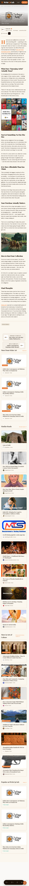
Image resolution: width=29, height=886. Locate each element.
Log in (18, 2)
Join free (25, 2)
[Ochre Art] (3, 29)
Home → (25, 782)
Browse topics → (23, 426)
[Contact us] (25, 883)
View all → (24, 350)
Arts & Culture (7, 6)
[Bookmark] (17, 882)
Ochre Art (8, 28)
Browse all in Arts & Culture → (20, 635)
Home (2, 6)
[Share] (21, 882)
